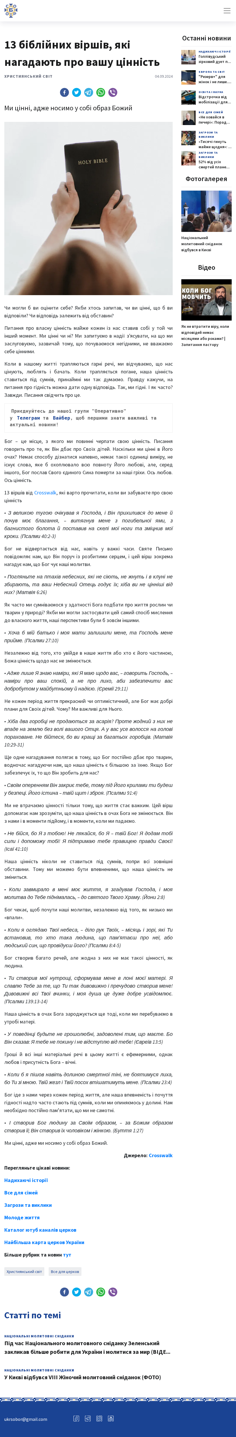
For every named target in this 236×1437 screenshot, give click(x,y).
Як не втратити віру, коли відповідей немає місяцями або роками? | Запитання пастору (205, 335)
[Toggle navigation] (227, 10)
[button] (64, 92)
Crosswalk (45, 492)
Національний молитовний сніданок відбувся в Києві (201, 243)
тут (67, 1254)
